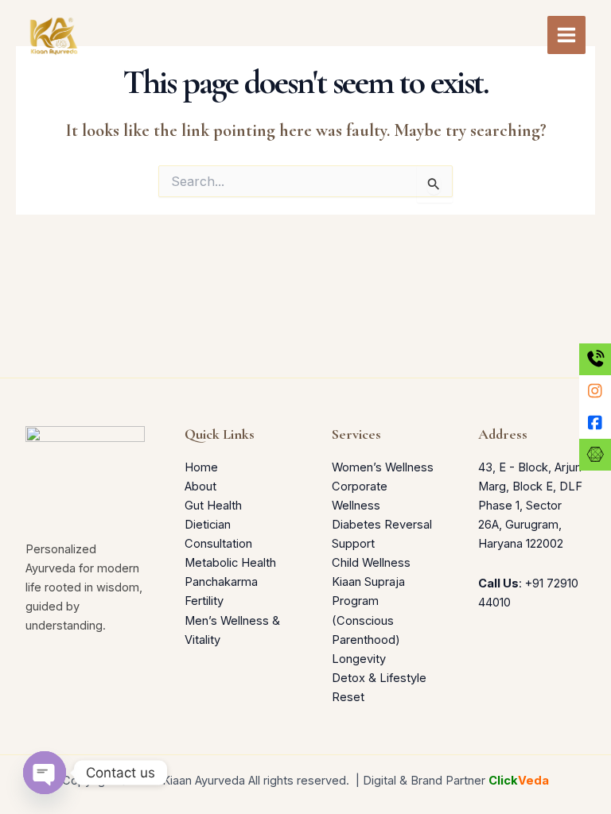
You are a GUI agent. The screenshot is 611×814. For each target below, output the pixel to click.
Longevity (359, 659)
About (200, 486)
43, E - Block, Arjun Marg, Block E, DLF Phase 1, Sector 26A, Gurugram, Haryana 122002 (530, 505)
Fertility (204, 601)
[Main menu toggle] (566, 35)
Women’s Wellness (383, 467)
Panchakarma (221, 582)
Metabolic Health (230, 563)
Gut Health (213, 505)
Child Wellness (371, 563)
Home (201, 467)
